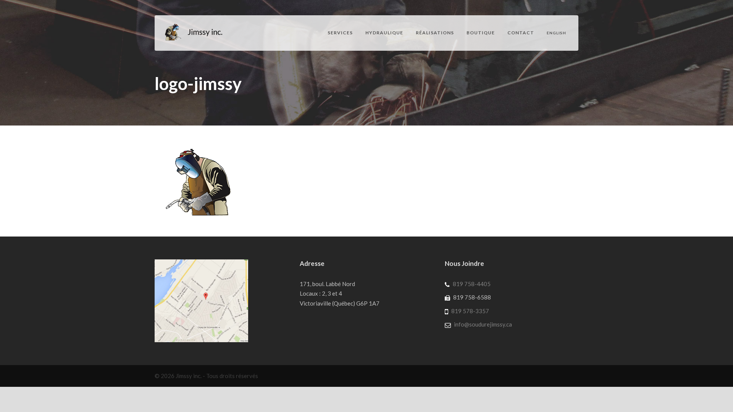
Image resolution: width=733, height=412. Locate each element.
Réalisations (435, 32)
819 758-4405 (472, 283)
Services (340, 32)
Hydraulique (384, 32)
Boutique (481, 32)
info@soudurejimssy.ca (483, 324)
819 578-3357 (470, 310)
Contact (520, 32)
